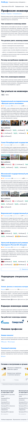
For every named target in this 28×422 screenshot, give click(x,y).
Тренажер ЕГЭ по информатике (5, 408)
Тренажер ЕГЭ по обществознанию (5, 402)
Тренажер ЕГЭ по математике (5, 399)
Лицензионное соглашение (20, 419)
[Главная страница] (4, 2)
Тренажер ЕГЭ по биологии (8, 406)
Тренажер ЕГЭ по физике (7, 412)
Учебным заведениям (6, 419)
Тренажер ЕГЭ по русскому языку (8, 395)
